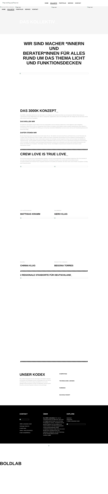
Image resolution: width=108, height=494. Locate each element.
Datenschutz (69, 419)
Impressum (69, 418)
